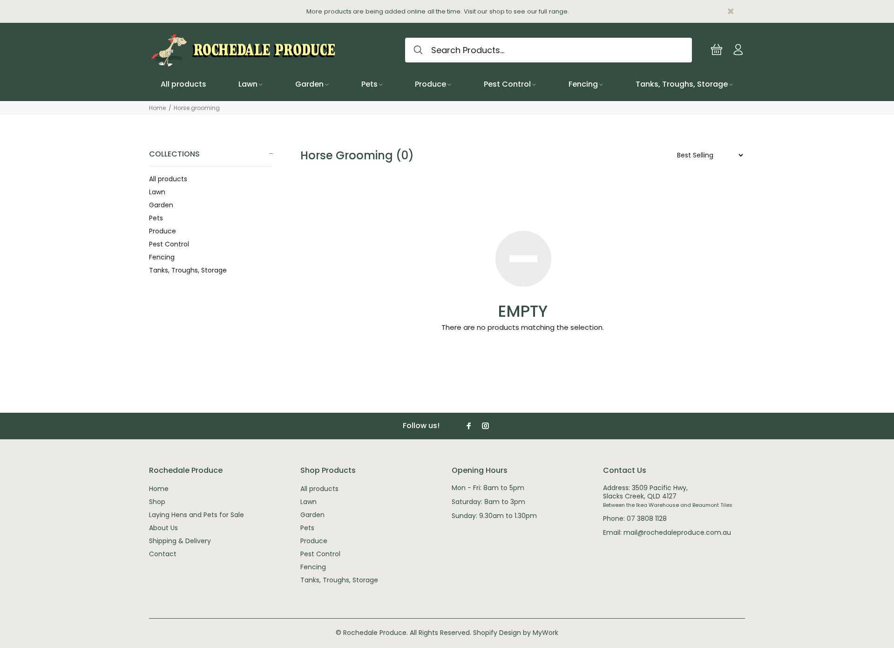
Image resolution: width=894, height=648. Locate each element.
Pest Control (169, 244)
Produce (162, 231)
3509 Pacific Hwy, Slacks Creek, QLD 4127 (645, 492)
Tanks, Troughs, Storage (188, 270)
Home (157, 108)
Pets (156, 218)
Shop (157, 501)
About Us (163, 527)
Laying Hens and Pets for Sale (196, 514)
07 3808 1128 (647, 518)
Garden (161, 205)
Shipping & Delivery (180, 541)
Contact (162, 554)
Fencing (162, 257)
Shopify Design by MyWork (515, 632)
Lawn (157, 192)
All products (168, 179)
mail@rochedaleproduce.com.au (677, 532)
